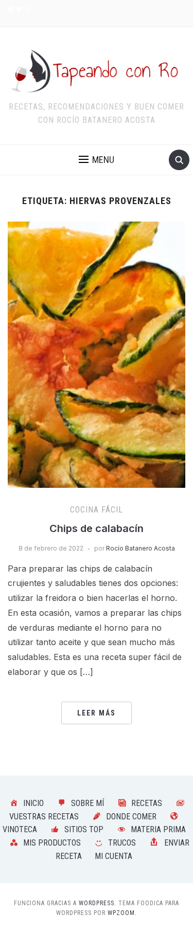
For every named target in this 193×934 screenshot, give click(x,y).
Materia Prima (158, 829)
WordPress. (97, 903)
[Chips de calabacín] (96, 354)
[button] (96, 160)
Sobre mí (87, 803)
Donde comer (131, 816)
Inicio (33, 803)
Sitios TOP (83, 829)
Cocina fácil (96, 510)
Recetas (146, 803)
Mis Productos (52, 843)
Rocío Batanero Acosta (140, 548)
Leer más (96, 713)
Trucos (122, 843)
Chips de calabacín (96, 528)
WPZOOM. (122, 913)
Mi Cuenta (113, 856)
